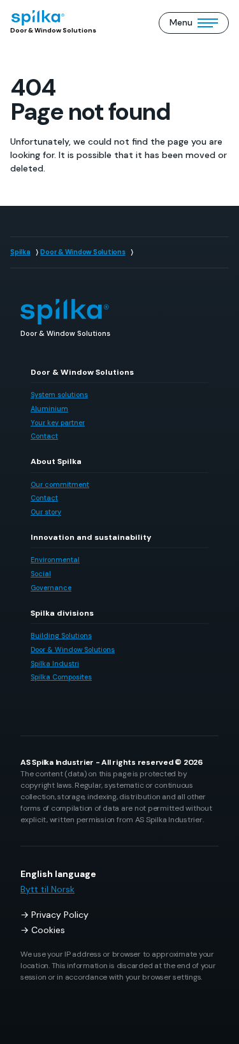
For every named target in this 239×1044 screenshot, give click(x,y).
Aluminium (49, 408)
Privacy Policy (60, 914)
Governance (51, 587)
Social (41, 573)
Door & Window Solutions (82, 252)
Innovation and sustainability (91, 537)
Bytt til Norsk (47, 889)
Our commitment (60, 484)
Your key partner (58, 422)
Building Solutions (61, 635)
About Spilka (56, 461)
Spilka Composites (61, 676)
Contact (44, 435)
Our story (46, 511)
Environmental (55, 559)
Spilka (20, 252)
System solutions (59, 394)
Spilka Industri (55, 663)
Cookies (48, 930)
